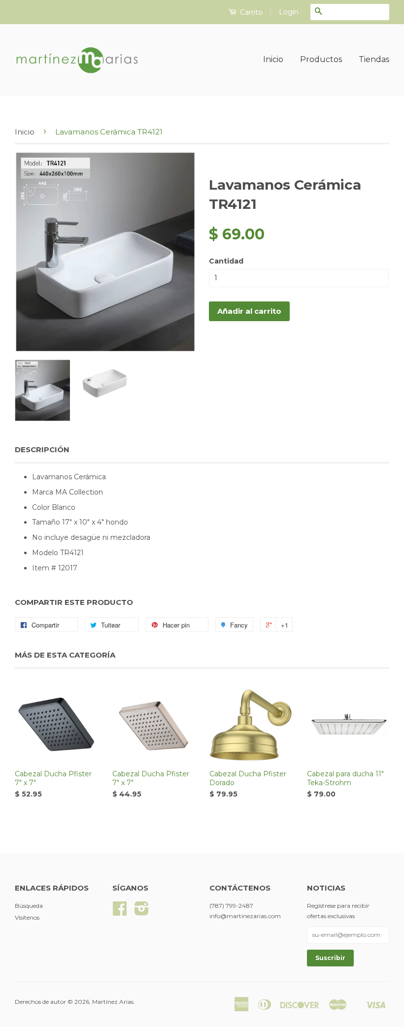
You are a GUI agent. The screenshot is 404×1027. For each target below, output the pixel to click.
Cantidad (226, 261)
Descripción (42, 449)
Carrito (250, 12)
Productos (321, 59)
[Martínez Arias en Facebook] (119, 912)
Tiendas (374, 59)
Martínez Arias (113, 1001)
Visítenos (27, 917)
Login (289, 11)
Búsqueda (29, 905)
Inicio (273, 59)
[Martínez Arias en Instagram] (141, 912)
